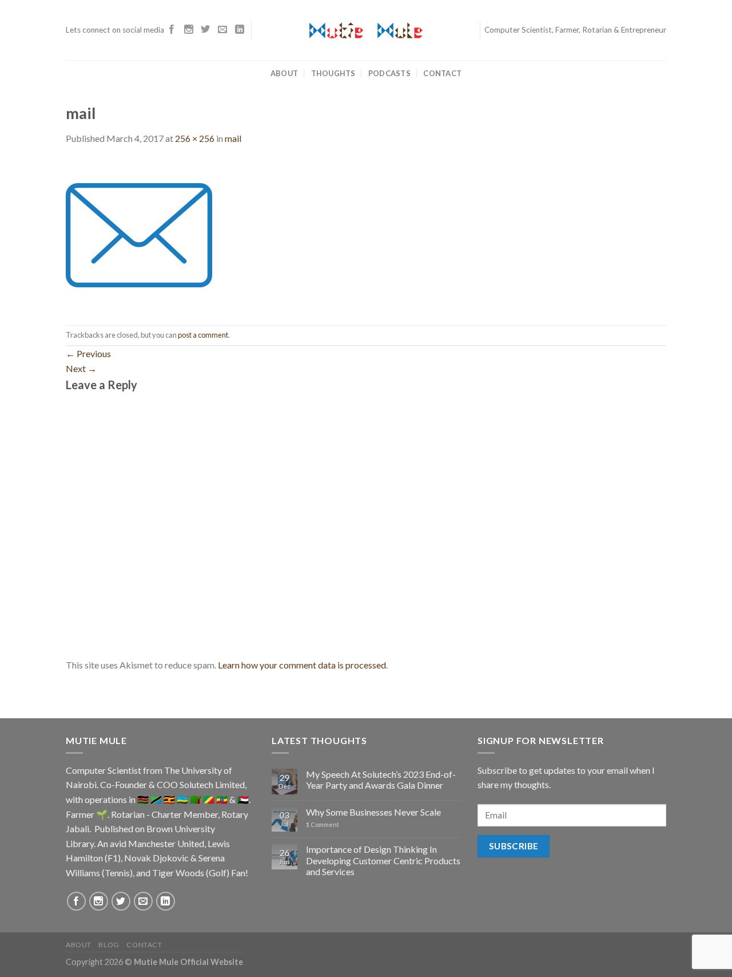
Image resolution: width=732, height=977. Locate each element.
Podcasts (389, 73)
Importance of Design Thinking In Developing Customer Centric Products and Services (383, 860)
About (284, 73)
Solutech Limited (212, 784)
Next (81, 368)
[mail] (139, 233)
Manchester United (166, 843)
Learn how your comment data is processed (302, 664)
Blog (108, 944)
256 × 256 (194, 138)
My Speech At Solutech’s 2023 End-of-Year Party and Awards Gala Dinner (381, 779)
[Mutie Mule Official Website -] (366, 30)
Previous (88, 353)
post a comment (203, 334)
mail (233, 138)
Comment (322, 824)
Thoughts (333, 73)
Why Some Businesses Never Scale (373, 811)
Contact (442, 73)
